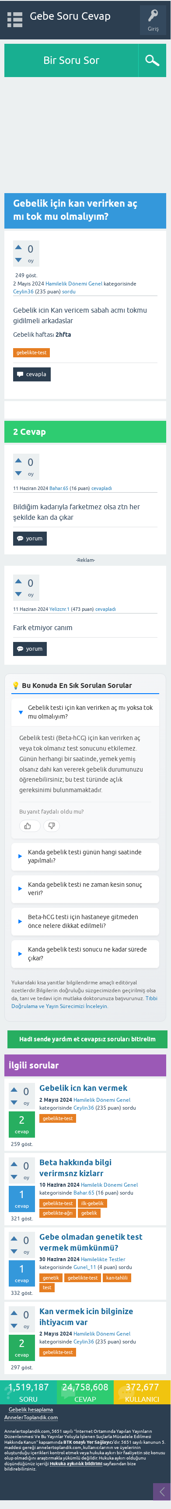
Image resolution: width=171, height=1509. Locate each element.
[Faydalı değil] (51, 826)
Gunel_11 (84, 1267)
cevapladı (101, 488)
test (47, 1287)
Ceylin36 (83, 1108)
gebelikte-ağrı (58, 1213)
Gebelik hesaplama (31, 1410)
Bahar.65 (83, 1193)
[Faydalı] (30, 826)
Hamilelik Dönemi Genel (73, 284)
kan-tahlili (117, 1277)
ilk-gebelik (92, 1203)
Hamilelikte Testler (103, 1259)
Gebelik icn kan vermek (83, 1088)
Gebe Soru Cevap (70, 16)
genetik (51, 1277)
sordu (69, 292)
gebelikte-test (31, 352)
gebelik (89, 1213)
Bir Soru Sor (71, 60)
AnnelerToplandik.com (31, 1417)
